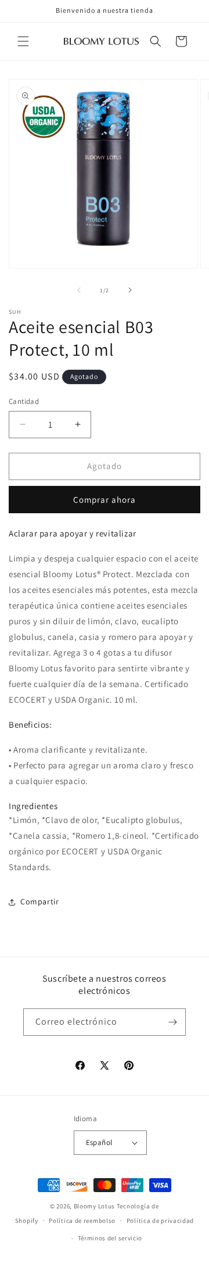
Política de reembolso (82, 1221)
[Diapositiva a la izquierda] (79, 290)
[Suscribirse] (172, 1022)
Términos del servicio (110, 1238)
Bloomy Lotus (94, 1206)
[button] (23, 41)
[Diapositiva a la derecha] (130, 290)
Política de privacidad (160, 1221)
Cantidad (24, 401)
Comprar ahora (104, 499)
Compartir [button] (39, 901)
